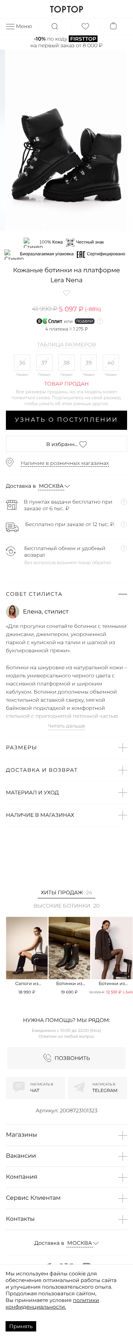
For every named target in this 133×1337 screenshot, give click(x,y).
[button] (44, 225)
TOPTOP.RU (66, 9)
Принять (21, 1326)
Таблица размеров (66, 345)
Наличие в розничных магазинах (65, 463)
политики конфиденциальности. (52, 1303)
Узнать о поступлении (66, 420)
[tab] (66, 893)
